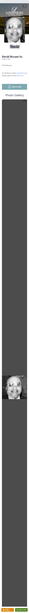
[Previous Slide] (3, 387)
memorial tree (21, 73)
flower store (20, 75)
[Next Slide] (25, 387)
